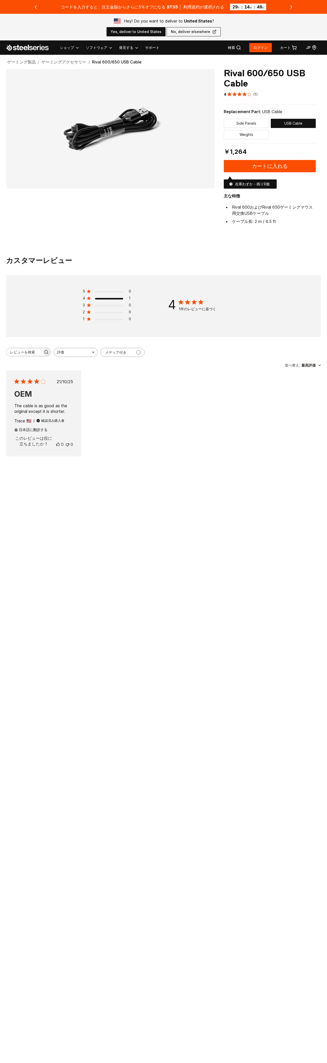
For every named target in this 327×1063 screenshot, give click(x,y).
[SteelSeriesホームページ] (30, 48)
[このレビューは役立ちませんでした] (67, 444)
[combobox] (76, 352)
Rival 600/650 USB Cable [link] (117, 62)
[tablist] (99, 47)
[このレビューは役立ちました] (58, 444)
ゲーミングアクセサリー (63, 62)
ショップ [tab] (67, 47)
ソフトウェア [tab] (96, 47)
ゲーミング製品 (21, 62)
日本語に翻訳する (33, 429)
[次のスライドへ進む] (291, 7)
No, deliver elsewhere (190, 31)
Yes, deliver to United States (136, 31)
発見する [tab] (126, 47)
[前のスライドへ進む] (36, 7)
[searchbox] (24, 352)
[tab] (234, 47)
